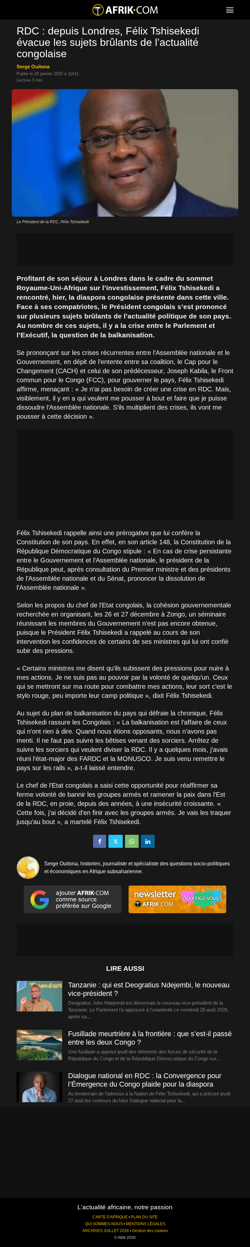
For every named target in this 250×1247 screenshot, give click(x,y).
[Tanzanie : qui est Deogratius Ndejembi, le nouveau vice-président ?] (39, 996)
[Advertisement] (125, 249)
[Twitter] (115, 841)
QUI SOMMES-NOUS (104, 1224)
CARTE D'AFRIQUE (110, 1217)
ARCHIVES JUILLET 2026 (105, 1230)
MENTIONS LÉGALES (145, 1224)
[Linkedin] (148, 841)
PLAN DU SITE (144, 1217)
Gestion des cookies (150, 1230)
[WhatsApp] (132, 841)
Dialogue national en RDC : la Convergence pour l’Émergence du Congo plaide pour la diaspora (144, 1080)
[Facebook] (99, 841)
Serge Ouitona (33, 66)
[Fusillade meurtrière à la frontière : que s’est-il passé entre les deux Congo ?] (39, 1045)
